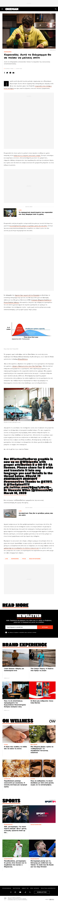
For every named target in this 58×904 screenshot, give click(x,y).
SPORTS (11, 801)
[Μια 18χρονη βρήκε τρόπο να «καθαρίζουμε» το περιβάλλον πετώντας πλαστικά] (42, 734)
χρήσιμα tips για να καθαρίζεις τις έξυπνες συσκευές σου (21, 548)
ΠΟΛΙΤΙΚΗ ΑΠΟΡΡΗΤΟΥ (48, 888)
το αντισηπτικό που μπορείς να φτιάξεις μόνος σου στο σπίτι (28, 226)
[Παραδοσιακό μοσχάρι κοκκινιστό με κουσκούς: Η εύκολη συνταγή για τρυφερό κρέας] (15, 768)
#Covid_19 (33, 476)
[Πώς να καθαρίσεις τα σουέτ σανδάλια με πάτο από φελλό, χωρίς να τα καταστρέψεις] (42, 768)
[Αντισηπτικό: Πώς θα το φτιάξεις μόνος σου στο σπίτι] (10, 513)
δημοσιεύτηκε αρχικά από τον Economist (27, 295)
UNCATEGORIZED (36, 824)
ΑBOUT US (25, 888)
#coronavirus (14, 482)
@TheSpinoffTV (18, 485)
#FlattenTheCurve (23, 459)
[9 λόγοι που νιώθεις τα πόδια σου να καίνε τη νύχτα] (15, 734)
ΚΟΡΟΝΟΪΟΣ (8, 51)
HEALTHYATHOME (35, 558)
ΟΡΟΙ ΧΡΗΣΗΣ (34, 888)
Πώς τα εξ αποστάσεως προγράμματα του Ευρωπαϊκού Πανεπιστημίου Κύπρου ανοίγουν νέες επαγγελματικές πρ (15, 704)
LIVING (33, 778)
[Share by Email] (13, 72)
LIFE (20, 210)
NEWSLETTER (42, 892)
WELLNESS (34, 744)
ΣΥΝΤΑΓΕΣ (7, 778)
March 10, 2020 (15, 493)
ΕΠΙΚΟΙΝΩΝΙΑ (6, 888)
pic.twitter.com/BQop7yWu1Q (26, 487)
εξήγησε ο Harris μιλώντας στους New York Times (27, 366)
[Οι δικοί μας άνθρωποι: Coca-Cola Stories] (42, 690)
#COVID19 (30, 479)
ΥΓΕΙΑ (24, 558)
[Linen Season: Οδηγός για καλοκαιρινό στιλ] (15, 658)
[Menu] (2, 9)
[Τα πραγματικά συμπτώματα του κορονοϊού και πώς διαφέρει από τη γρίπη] (10, 212)
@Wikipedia (29, 462)
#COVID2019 (13, 479)
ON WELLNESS (17, 721)
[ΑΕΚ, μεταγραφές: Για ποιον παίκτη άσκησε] (15, 814)
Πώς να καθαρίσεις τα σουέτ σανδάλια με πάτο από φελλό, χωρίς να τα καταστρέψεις (42, 783)
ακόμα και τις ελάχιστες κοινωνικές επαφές (27, 155)
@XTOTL (46, 482)
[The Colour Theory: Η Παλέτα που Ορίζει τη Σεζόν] (42, 658)
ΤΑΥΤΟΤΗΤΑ (16, 888)
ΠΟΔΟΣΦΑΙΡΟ (8, 824)
